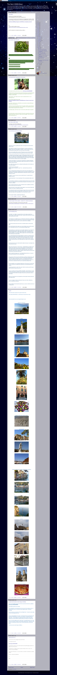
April (39, 46)
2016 (38, 34)
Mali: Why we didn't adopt (13, 122)
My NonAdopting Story (13, 211)
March (39, 47)
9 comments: (19, 196)
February (39, 63)
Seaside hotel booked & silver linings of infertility (17, 601)
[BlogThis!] (23, 35)
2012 (38, 68)
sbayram (31, 672)
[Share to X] (24, 35)
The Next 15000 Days (15, 4)
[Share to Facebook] (25, 35)
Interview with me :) (12, 637)
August (39, 41)
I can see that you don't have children (15, 130)
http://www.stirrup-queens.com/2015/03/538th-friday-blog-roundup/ (18, 27)
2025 (38, 24)
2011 (38, 69)
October (39, 39)
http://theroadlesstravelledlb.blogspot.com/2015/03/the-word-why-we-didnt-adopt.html (21, 203)
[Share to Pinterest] (26, 287)
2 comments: (19, 72)
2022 (38, 27)
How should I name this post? (14, 39)
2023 (38, 26)
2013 (38, 67)
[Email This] (22, 35)
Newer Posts (11, 667)
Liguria (10, 290)
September (40, 40)
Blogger (37, 672)
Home (22, 667)
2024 (38, 25)
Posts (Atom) (14, 669)
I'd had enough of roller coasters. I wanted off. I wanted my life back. (21, 200)
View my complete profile (43, 73)
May (39, 45)
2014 (38, 66)
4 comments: (19, 35)
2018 (38, 32)
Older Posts (32, 667)
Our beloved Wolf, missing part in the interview (17, 77)
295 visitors (11, 14)
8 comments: (19, 597)
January (39, 64)
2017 (38, 33)
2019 (38, 31)
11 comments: (19, 287)
